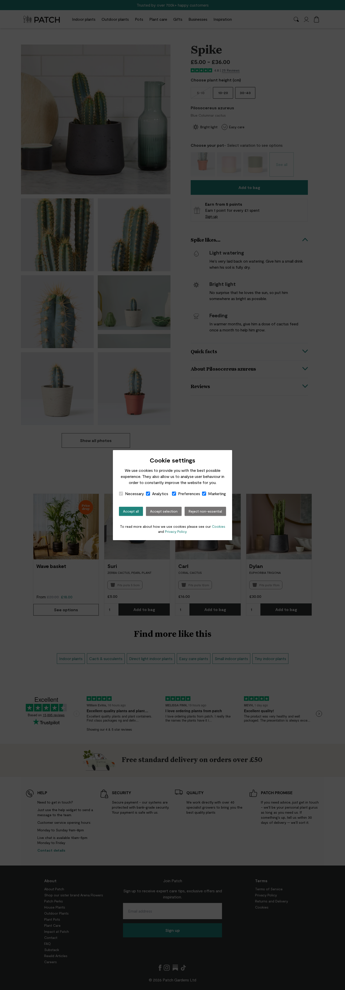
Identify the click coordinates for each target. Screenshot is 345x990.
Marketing (217, 493)
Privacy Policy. (176, 531)
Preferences (189, 493)
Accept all (131, 511)
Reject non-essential (205, 511)
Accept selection (164, 511)
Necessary (134, 493)
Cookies (218, 526)
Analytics (160, 493)
